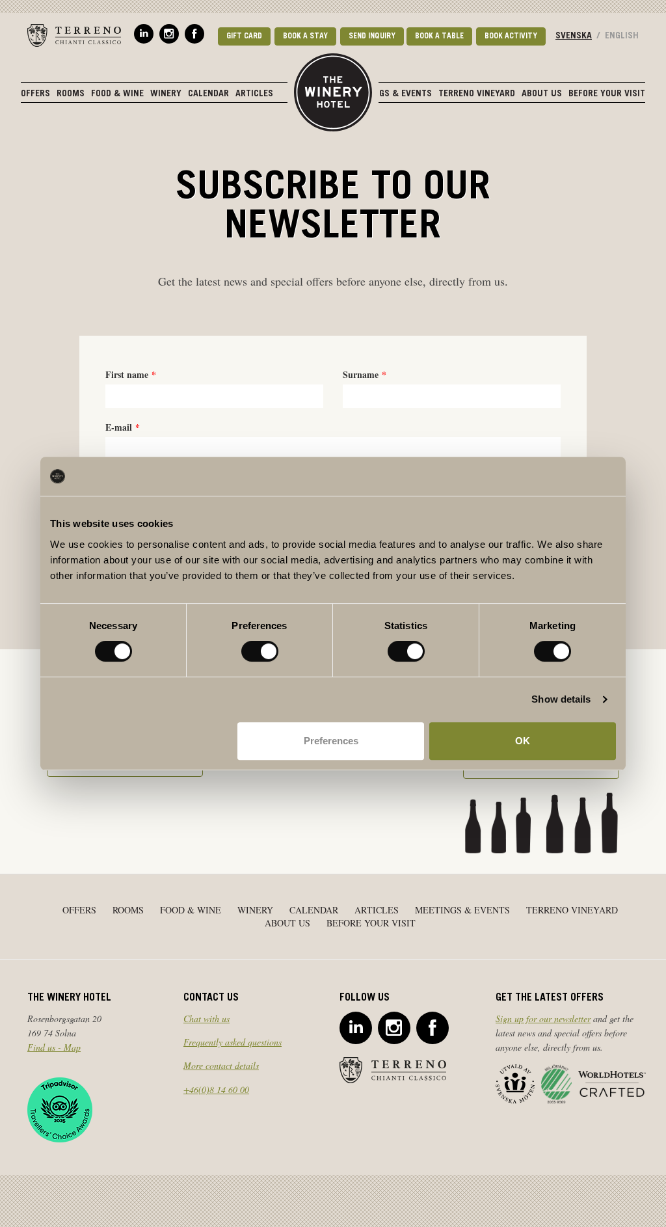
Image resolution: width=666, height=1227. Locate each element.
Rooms (71, 94)
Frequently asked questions (232, 1042)
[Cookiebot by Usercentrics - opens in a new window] (559, 476)
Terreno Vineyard (476, 94)
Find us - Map (54, 1047)
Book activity (511, 36)
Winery (165, 94)
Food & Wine (117, 94)
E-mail (118, 427)
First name (126, 374)
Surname (361, 374)
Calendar (208, 94)
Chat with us (206, 1018)
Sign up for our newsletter (543, 1018)
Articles (254, 94)
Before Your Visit (606, 94)
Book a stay (305, 36)
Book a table (439, 36)
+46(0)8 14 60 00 (216, 1089)
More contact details (221, 1065)
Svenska (573, 36)
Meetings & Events (390, 94)
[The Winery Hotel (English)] (333, 87)
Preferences (331, 740)
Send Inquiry (372, 36)
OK (522, 740)
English (622, 36)
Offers (35, 94)
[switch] (259, 651)
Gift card (244, 36)
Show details (561, 699)
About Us (542, 94)
